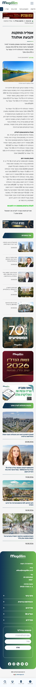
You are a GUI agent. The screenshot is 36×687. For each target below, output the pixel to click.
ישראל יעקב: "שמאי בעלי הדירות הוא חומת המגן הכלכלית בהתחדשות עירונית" (10, 274)
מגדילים (31, 57)
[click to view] (18, 15)
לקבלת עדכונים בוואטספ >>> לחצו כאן (20, 205)
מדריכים (29, 608)
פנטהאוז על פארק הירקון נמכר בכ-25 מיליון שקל (10, 289)
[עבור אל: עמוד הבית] (10, 3)
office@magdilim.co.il (24, 570)
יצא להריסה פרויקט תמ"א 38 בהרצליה (11, 303)
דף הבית (28, 21)
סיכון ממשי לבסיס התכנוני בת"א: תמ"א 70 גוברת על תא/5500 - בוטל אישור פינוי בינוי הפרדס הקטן (19, 470)
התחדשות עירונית (25, 602)
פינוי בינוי (29, 596)
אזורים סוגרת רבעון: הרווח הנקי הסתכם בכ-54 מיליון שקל (11, 259)
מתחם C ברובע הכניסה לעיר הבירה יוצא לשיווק (10, 243)
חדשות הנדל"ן (19, 21)
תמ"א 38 (29, 614)
